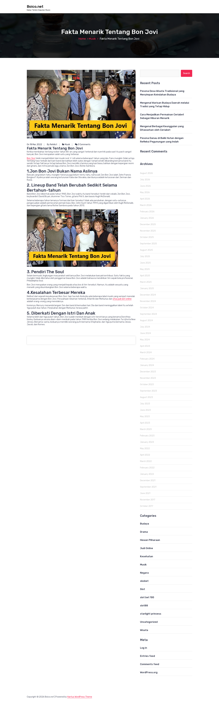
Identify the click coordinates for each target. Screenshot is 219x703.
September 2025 (148, 243)
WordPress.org (148, 672)
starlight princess (150, 613)
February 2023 (147, 435)
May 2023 (145, 416)
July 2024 (145, 327)
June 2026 (145, 186)
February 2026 (147, 211)
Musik (92, 38)
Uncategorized (149, 622)
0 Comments (83, 144)
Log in (143, 647)
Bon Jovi (31, 158)
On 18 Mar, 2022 (34, 144)
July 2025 (145, 256)
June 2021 (145, 493)
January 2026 (147, 218)
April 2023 (145, 423)
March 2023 (146, 429)
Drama (144, 531)
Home (82, 38)
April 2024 (145, 346)
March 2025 (146, 282)
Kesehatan (146, 556)
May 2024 (145, 339)
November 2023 (148, 378)
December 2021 (147, 480)
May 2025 (145, 269)
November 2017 (147, 499)
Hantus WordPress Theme (79, 697)
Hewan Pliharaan (150, 540)
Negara (144, 572)
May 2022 (145, 448)
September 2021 (148, 487)
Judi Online (146, 548)
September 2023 (148, 391)
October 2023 (147, 384)
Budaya (144, 523)
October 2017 (146, 506)
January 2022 (147, 474)
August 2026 (146, 173)
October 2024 (147, 307)
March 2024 (146, 352)
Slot (142, 589)
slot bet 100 (147, 597)
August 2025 (146, 250)
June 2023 (145, 410)
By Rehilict (52, 144)
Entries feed (147, 656)
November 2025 (148, 231)
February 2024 (147, 359)
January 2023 (147, 442)
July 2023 (145, 403)
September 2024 (148, 314)
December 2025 (148, 224)
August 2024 (146, 320)
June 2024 (145, 333)
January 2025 (147, 288)
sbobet (144, 581)
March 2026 (146, 205)
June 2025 (145, 263)
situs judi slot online (122, 299)
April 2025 (145, 275)
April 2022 (145, 455)
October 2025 (147, 237)
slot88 (144, 605)
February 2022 (147, 467)
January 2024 (147, 365)
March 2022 (146, 461)
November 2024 (148, 301)
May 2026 (145, 192)
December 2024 (148, 295)
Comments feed (149, 664)
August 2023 (146, 397)
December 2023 (148, 371)
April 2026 (145, 199)
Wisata (144, 630)
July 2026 (145, 179)
